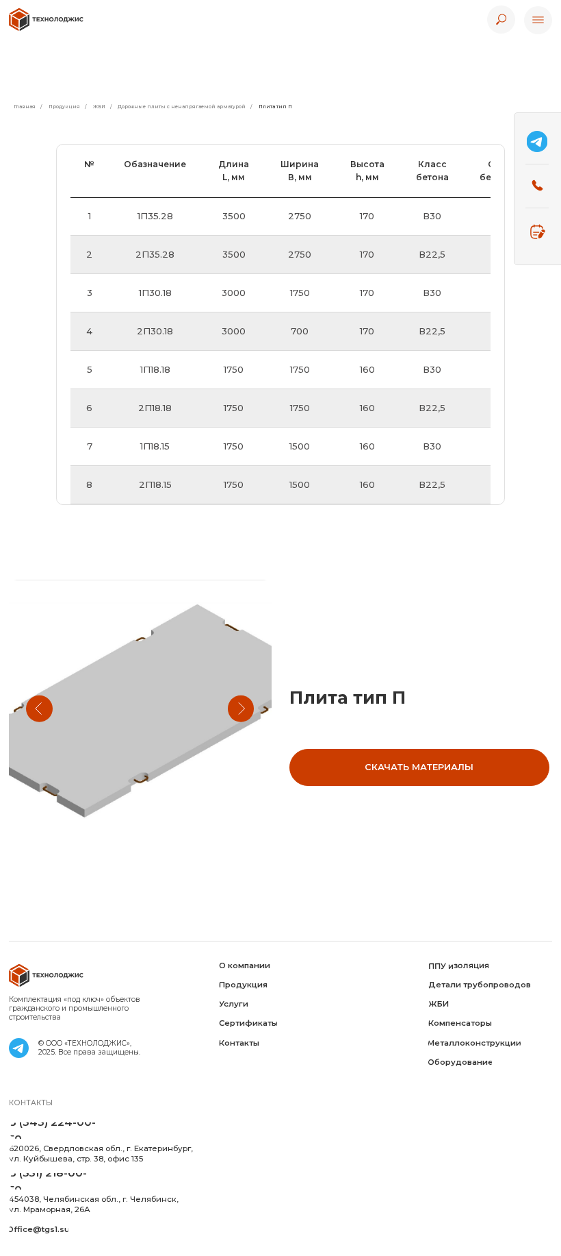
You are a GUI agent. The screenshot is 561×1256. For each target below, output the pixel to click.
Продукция (64, 106)
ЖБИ (99, 106)
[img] (46, 19)
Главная (25, 106)
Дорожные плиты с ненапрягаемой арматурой (182, 106)
